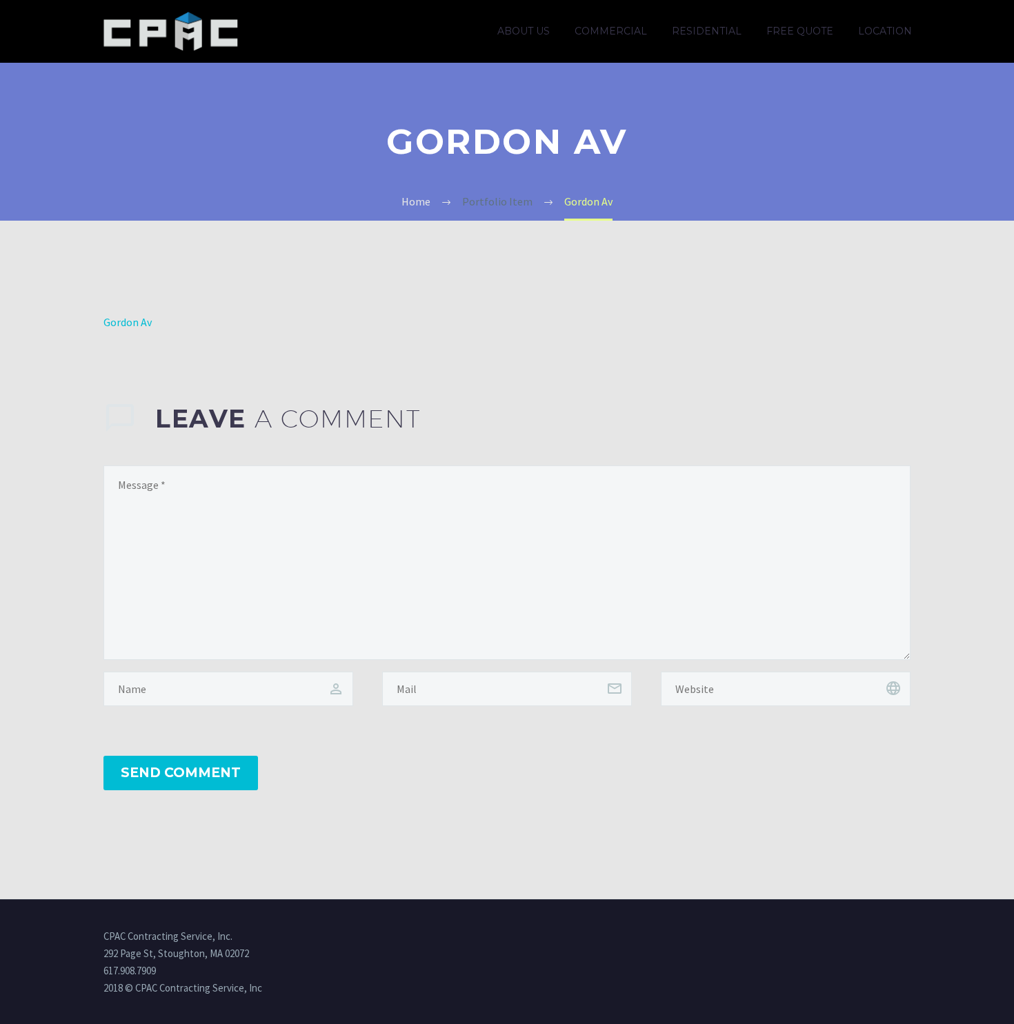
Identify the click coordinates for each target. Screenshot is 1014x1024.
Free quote (799, 31)
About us (523, 31)
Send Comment (181, 773)
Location (885, 31)
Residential (707, 31)
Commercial (611, 31)
